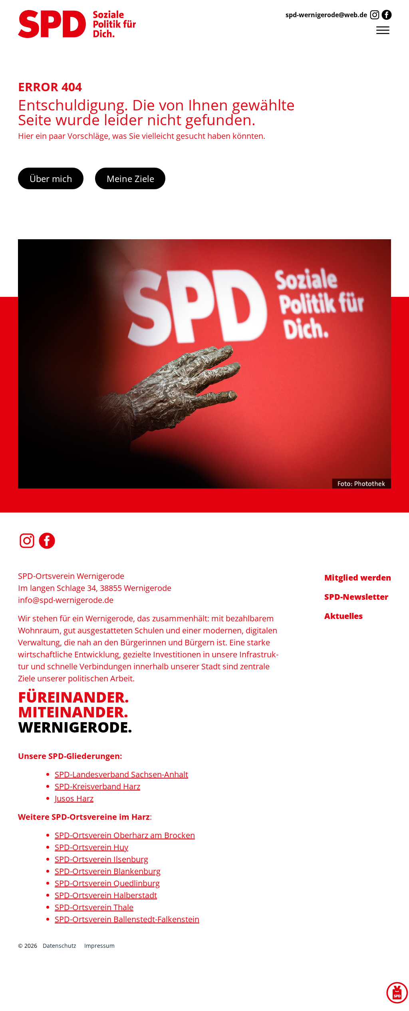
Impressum (99, 945)
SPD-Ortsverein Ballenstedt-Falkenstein (127, 919)
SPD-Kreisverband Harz (97, 786)
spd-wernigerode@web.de (326, 14)
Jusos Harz (74, 798)
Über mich (51, 178)
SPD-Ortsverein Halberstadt (106, 895)
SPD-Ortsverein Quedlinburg (107, 883)
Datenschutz (59, 945)
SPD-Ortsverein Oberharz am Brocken (125, 835)
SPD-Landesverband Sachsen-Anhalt (121, 774)
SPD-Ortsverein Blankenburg (108, 871)
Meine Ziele (130, 178)
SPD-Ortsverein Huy (91, 847)
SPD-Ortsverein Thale (94, 907)
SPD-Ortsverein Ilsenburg (101, 859)
